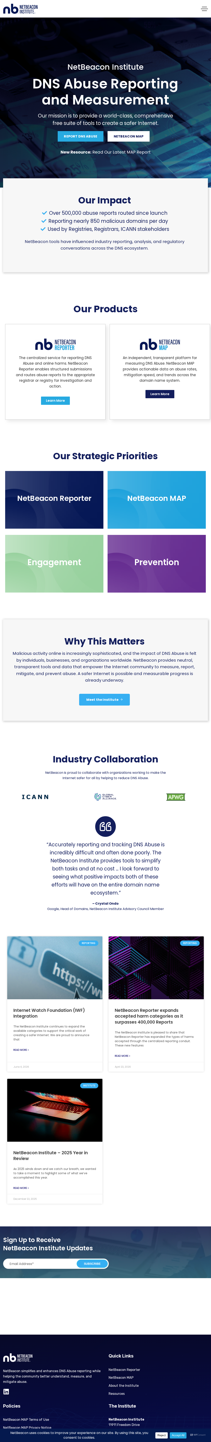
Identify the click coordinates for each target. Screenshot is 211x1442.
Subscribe (92, 1263)
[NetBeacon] (20, 8)
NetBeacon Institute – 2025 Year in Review (50, 1156)
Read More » (21, 1050)
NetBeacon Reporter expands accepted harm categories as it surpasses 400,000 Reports (149, 1016)
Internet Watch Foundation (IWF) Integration (49, 1013)
